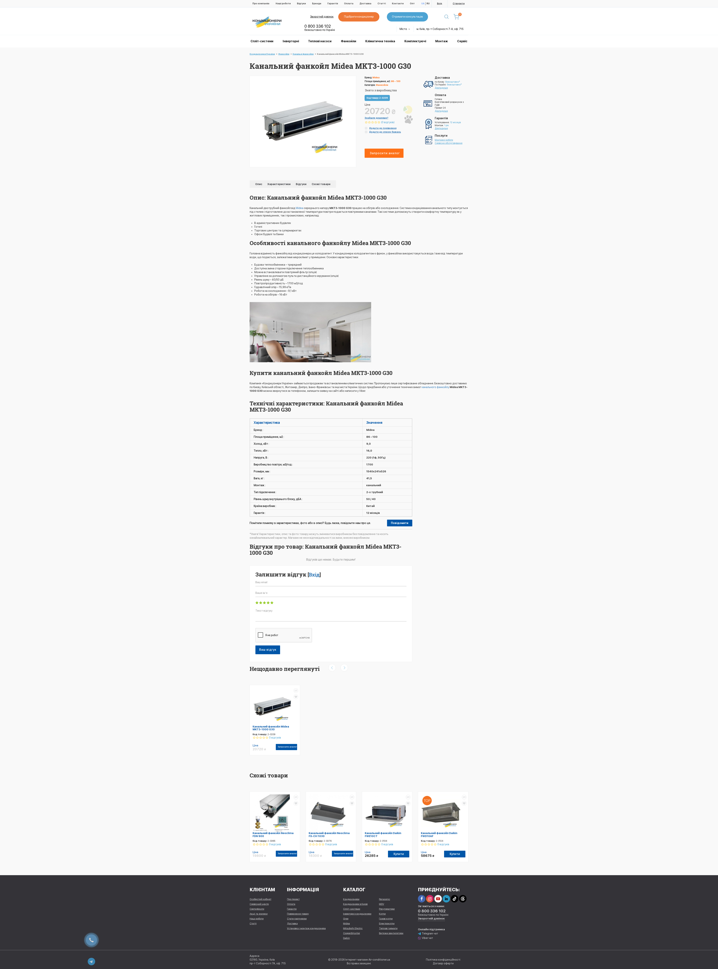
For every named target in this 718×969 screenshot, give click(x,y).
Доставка (365, 3)
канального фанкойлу (435, 387)
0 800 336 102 (317, 26)
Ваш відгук (267, 649)
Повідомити (399, 523)
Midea (300, 208)
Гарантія (332, 3)
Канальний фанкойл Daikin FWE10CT (383, 834)
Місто (404, 28)
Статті (382, 3)
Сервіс (462, 41)
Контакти (398, 3)
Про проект (293, 899)
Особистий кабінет (260, 899)
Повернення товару (298, 913)
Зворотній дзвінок (322, 16)
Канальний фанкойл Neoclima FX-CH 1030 (329, 834)
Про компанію (260, 3)
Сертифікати (257, 909)
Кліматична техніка (380, 41)
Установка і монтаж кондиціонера (306, 928)
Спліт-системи (262, 41)
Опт (412, 3)
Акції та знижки (259, 913)
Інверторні (291, 41)
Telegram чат (430, 933)
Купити (399, 854)
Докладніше (441, 88)
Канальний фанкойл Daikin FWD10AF (439, 834)
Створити (459, 3)
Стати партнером (297, 918)
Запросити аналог (385, 153)
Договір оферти (443, 963)
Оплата (348, 3)
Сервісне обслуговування (448, 143)
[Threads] (463, 898)
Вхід (439, 3)
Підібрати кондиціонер (359, 16)
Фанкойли (348, 41)
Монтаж (441, 41)
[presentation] (332, 667)
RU (428, 3)
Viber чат (427, 937)
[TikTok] (454, 898)
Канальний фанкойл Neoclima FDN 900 (273, 834)
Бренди (316, 3)
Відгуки (301, 3)
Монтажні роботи (444, 140)
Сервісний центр (259, 904)
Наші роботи (283, 3)
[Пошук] (446, 17)
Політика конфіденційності (443, 959)
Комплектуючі (415, 41)
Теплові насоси (320, 41)
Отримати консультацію (407, 16)
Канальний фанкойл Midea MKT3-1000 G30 (271, 728)
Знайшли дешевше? (376, 118)
